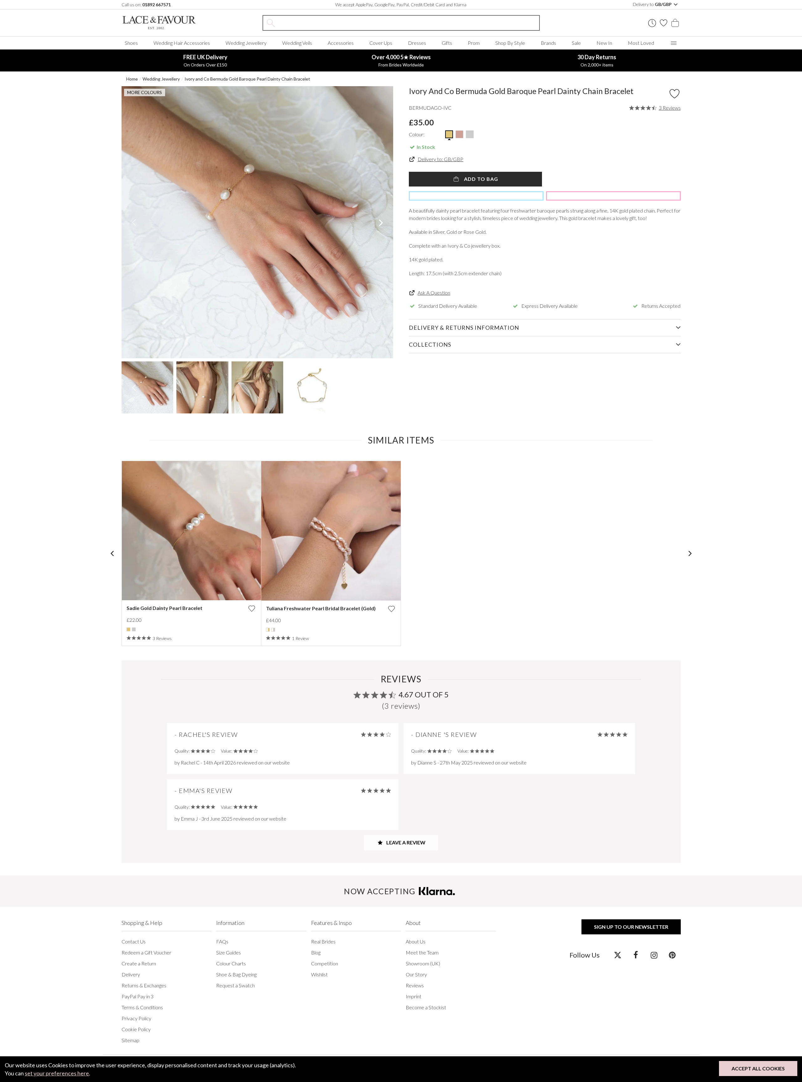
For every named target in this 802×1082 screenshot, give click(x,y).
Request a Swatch (235, 985)
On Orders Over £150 (205, 60)
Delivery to (653, 4)
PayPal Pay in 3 (138, 996)
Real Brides (323, 941)
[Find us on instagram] (653, 954)
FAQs (222, 941)
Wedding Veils (297, 43)
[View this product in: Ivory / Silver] (273, 630)
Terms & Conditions (142, 1007)
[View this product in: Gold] (128, 629)
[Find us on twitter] (617, 954)
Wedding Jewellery (246, 43)
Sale (576, 43)
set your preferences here (57, 1073)
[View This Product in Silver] (470, 134)
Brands (548, 43)
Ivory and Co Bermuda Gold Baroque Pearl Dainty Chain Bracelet (247, 78)
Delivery (131, 974)
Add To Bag (480, 179)
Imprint (413, 996)
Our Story (416, 974)
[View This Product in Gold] (449, 134)
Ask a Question (434, 293)
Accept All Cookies (758, 1068)
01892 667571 (156, 4)
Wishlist (319, 974)
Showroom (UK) (423, 963)
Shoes (131, 43)
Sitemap (130, 1040)
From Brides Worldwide (401, 60)
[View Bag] (675, 23)
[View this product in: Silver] (134, 629)
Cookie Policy (136, 1029)
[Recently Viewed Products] (652, 23)
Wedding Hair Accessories (182, 43)
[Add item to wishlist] (674, 93)
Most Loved (641, 43)
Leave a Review (405, 842)
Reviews (415, 985)
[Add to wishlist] (251, 608)
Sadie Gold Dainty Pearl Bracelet (164, 608)
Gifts (447, 43)
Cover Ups (380, 43)
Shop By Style (510, 43)
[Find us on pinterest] (672, 954)
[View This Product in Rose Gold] (459, 134)
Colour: (416, 134)
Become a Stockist (426, 1007)
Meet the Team (422, 952)
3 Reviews (670, 108)
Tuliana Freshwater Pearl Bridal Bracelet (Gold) (321, 608)
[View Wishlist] (663, 23)
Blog (315, 952)
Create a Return (139, 963)
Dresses (417, 43)
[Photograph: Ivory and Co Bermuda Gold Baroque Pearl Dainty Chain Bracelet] (257, 222)
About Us (415, 941)
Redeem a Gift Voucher (146, 952)
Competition (324, 963)
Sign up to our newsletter (631, 927)
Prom (474, 43)
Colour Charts (231, 963)
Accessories (341, 43)
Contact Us (134, 941)
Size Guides (228, 952)
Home (132, 78)
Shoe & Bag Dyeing (236, 974)
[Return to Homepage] (169, 22)
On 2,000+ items (596, 60)
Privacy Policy (136, 1018)
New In (604, 43)
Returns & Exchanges (144, 985)
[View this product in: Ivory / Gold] (268, 630)
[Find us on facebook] (635, 954)
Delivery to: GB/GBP (440, 159)
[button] (134, 222)
